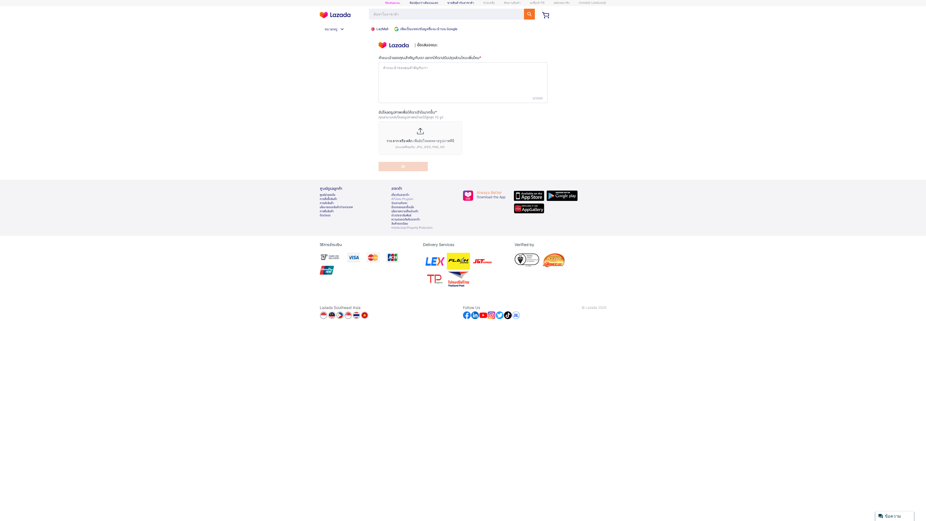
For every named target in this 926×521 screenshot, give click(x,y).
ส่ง (403, 166)
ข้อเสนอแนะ (392, 3)
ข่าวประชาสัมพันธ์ (401, 215)
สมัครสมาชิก (562, 3)
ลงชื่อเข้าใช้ (537, 3)
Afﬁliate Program (402, 199)
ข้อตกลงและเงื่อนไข (402, 207)
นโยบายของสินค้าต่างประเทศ (336, 207)
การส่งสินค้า (327, 203)
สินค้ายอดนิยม (399, 223)
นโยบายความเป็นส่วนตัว (404, 211)
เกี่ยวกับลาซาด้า (400, 195)
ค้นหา (529, 14)
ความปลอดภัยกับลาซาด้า (405, 219)
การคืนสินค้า (327, 211)
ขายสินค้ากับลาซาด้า (460, 3)
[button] (420, 138)
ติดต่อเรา (325, 215)
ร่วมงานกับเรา (399, 203)
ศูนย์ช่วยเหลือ (327, 195)
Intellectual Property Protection (412, 228)
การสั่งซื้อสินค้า (328, 199)
